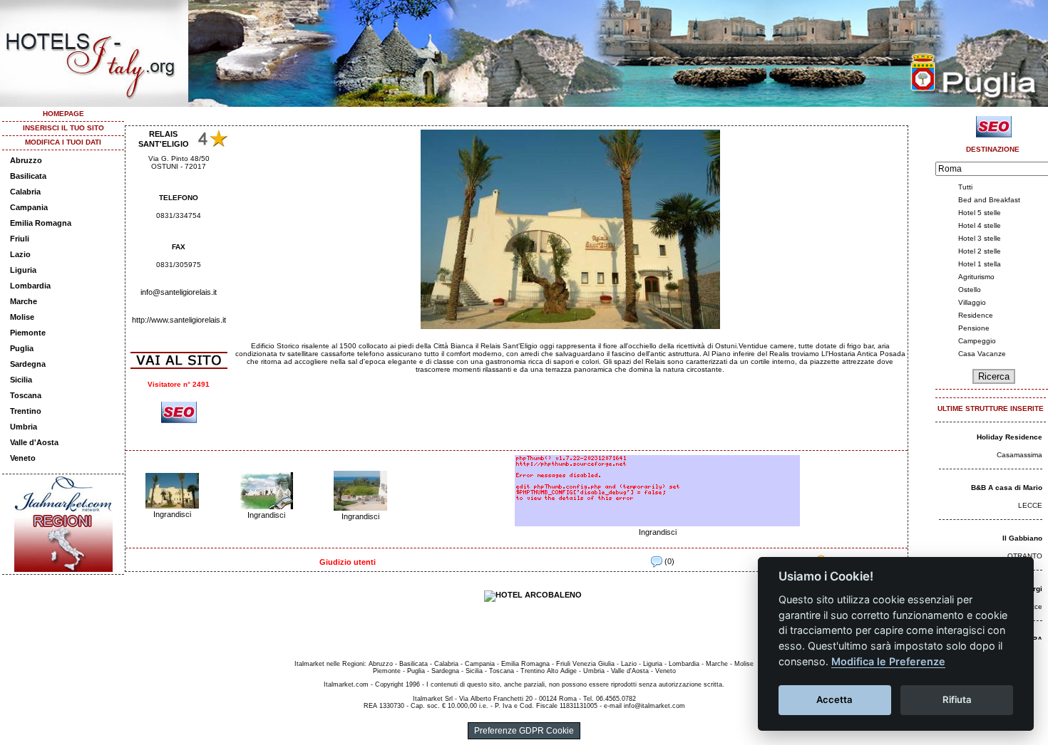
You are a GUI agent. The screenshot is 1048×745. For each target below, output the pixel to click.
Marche (23, 301)
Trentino (25, 411)
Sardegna (28, 364)
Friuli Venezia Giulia (585, 663)
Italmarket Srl (433, 698)
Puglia (22, 348)
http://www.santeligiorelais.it (179, 320)
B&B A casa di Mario (1006, 487)
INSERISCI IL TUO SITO (63, 128)
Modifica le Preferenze (888, 661)
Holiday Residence (1009, 437)
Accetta (834, 699)
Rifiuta (957, 699)
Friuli (19, 238)
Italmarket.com (346, 684)
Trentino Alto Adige (548, 670)
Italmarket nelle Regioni (329, 663)
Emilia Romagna (40, 223)
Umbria (23, 426)
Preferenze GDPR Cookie (524, 731)
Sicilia (21, 379)
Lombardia (30, 285)
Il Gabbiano (1022, 538)
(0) (668, 561)
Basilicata (28, 176)
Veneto (23, 458)
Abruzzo (26, 160)
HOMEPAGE (63, 114)
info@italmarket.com (654, 705)
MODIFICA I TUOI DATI (63, 142)
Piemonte (28, 332)
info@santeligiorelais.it (178, 292)
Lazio (20, 254)
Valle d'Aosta (34, 442)
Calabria (25, 191)
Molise (22, 317)
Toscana (25, 395)
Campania (29, 207)
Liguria (23, 270)
